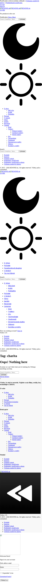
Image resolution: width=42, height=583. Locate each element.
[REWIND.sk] (15, 8)
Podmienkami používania (14, 3)
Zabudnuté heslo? (5, 576)
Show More (12, 17)
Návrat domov (4, 376)
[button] (2, 4)
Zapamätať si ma (7, 573)
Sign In (19, 331)
